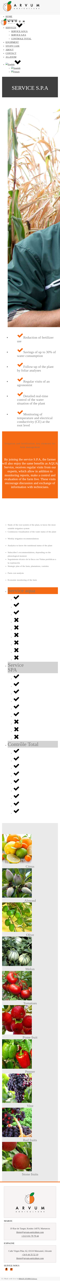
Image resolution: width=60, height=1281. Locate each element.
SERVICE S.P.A (18, 35)
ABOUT (10, 50)
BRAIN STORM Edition (28, 1278)
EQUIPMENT (12, 42)
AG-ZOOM (11, 57)
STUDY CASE (13, 46)
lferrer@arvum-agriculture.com (30, 1232)
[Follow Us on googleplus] (11, 1269)
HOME (9, 16)
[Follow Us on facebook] (6, 1269)
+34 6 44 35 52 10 (30, 1254)
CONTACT (11, 53)
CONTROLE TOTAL (21, 38)
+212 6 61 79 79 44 (30, 1236)
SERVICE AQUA (19, 31)
